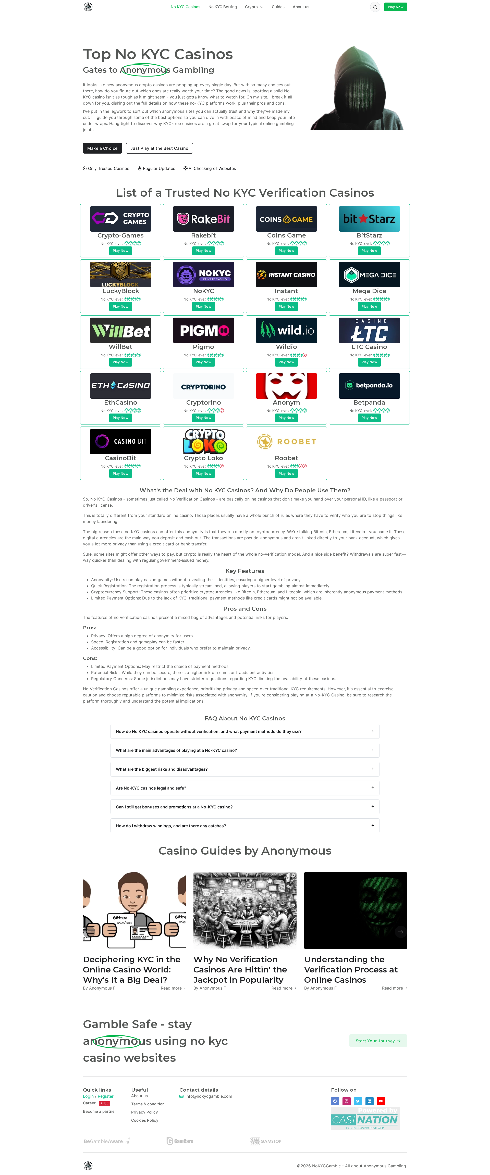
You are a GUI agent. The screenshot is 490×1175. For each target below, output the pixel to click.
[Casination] (365, 1118)
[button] (375, 7)
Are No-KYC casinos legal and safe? (151, 788)
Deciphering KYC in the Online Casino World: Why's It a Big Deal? (131, 969)
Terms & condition (148, 1104)
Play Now (395, 7)
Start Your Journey (375, 1040)
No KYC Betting (223, 6)
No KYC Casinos (185, 6)
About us (301, 6)
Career (95, 1103)
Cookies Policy (144, 1120)
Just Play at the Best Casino (159, 148)
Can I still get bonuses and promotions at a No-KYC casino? (174, 806)
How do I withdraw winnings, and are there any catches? (171, 825)
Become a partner (99, 1111)
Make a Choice (102, 148)
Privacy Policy (144, 1112)
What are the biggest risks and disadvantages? (162, 769)
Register (106, 1096)
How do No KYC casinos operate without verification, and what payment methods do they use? (209, 731)
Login (88, 1096)
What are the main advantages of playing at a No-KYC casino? (176, 750)
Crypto (252, 6)
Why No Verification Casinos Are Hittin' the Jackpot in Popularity (240, 969)
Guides (278, 6)
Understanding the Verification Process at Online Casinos (351, 969)
